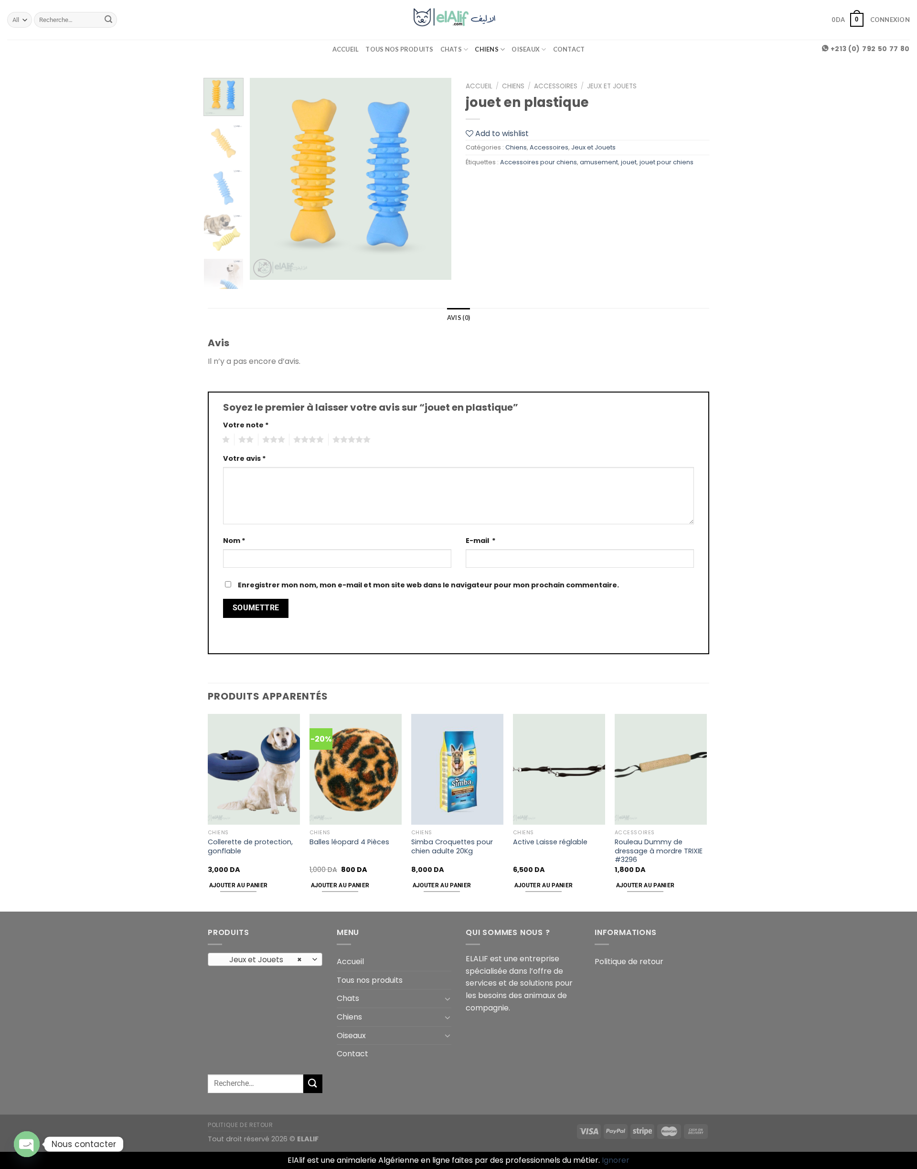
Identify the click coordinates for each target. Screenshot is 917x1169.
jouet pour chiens (666, 162)
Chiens (487, 49)
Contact (569, 49)
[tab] (458, 317)
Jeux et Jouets (612, 86)
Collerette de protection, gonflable (250, 846)
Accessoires (555, 86)
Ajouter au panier (238, 885)
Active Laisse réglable (550, 842)
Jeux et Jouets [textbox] (260, 960)
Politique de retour (629, 961)
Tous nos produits (399, 49)
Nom (234, 540)
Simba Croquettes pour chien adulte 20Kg (452, 846)
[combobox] (265, 959)
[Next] (435, 179)
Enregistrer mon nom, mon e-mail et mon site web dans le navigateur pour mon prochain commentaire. (428, 585)
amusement (599, 162)
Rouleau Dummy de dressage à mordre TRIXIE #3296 (659, 851)
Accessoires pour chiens (538, 162)
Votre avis (244, 458)
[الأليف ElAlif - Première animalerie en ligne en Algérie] (459, 19)
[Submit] (108, 20)
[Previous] (266, 179)
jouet (629, 162)
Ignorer (615, 1160)
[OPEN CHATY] (27, 1144)
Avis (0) (458, 317)
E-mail (481, 540)
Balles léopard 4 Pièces (349, 842)
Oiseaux (526, 49)
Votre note (246, 425)
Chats (451, 49)
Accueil (345, 49)
